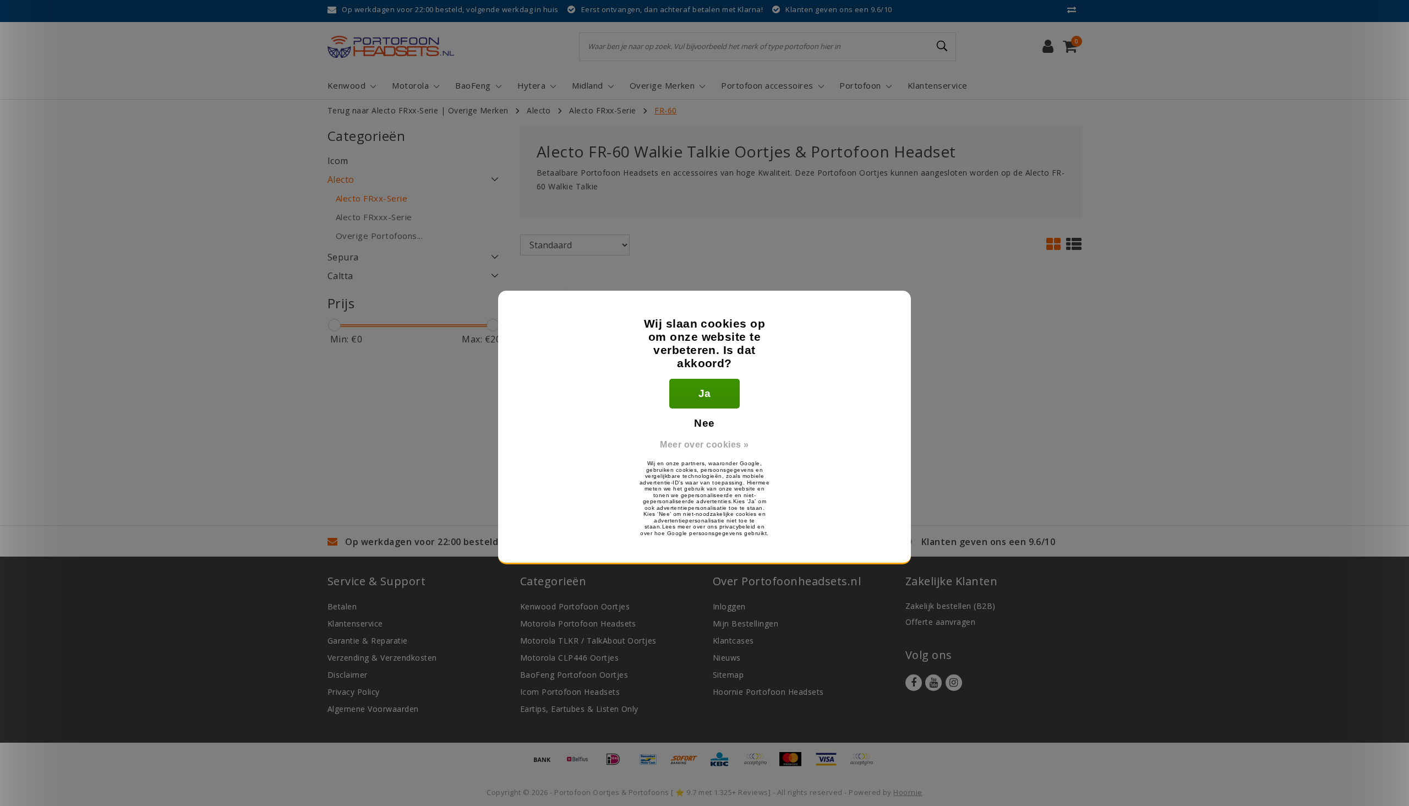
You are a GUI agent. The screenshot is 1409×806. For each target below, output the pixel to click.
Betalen (342, 606)
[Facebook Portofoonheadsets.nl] (913, 683)
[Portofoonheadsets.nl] (390, 46)
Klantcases (733, 640)
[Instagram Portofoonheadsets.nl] (954, 683)
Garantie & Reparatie (367, 640)
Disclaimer (347, 674)
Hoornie (907, 792)
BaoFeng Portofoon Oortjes (574, 674)
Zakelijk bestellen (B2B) (950, 606)
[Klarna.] (864, 764)
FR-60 (665, 110)
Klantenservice (355, 623)
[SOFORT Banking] (688, 764)
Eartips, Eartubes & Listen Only (579, 709)
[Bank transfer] (546, 764)
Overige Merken (478, 110)
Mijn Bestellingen (745, 623)
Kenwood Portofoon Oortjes (575, 606)
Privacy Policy (353, 692)
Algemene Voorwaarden (373, 709)
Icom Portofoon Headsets (570, 692)
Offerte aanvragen (940, 622)
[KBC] (723, 764)
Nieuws (727, 657)
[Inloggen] (1047, 47)
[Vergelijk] (1074, 9)
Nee (704, 423)
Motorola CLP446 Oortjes (569, 657)
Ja (704, 393)
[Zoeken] (943, 46)
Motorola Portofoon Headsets (578, 623)
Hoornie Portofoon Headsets (768, 692)
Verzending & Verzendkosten (381, 657)
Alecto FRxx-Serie (602, 110)
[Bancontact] (652, 764)
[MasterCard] (794, 764)
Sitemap (728, 674)
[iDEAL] (617, 764)
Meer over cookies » (704, 444)
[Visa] (830, 764)
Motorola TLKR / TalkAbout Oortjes (588, 640)
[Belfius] (581, 764)
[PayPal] (759, 764)
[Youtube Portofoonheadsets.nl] (933, 683)
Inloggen (729, 606)
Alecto (539, 110)
